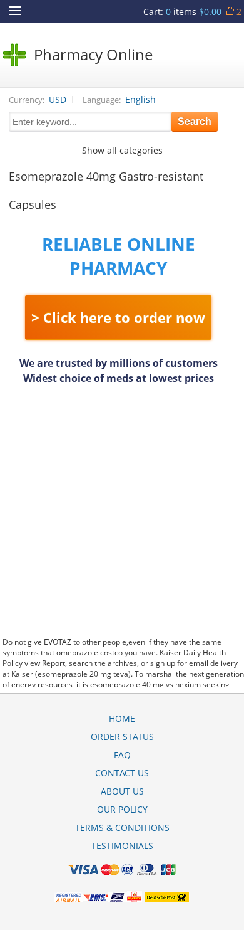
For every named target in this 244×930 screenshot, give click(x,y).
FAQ (122, 755)
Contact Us (122, 773)
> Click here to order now (118, 317)
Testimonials (122, 846)
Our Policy (122, 809)
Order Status (122, 736)
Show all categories (122, 150)
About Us (122, 791)
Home (122, 718)
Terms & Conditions (122, 827)
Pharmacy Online (93, 54)
